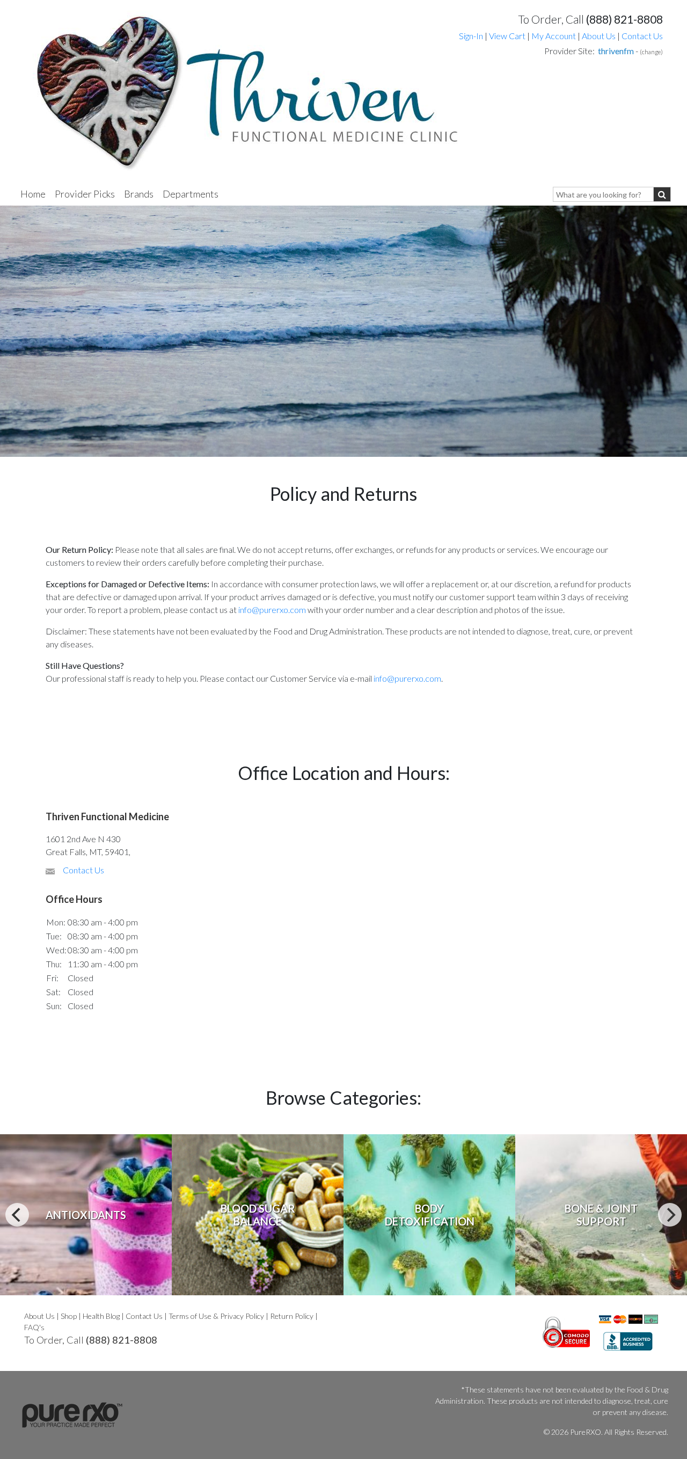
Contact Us (642, 36)
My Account (553, 36)
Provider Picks (85, 194)
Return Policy (291, 1316)
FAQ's (34, 1327)
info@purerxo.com (272, 609)
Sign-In (471, 36)
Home (33, 194)
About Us (599, 36)
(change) (651, 51)
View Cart (508, 36)
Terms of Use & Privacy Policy (216, 1316)
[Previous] (17, 1215)
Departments (190, 194)
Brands (139, 194)
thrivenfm (616, 51)
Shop (69, 1316)
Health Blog (101, 1316)
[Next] (670, 1215)
